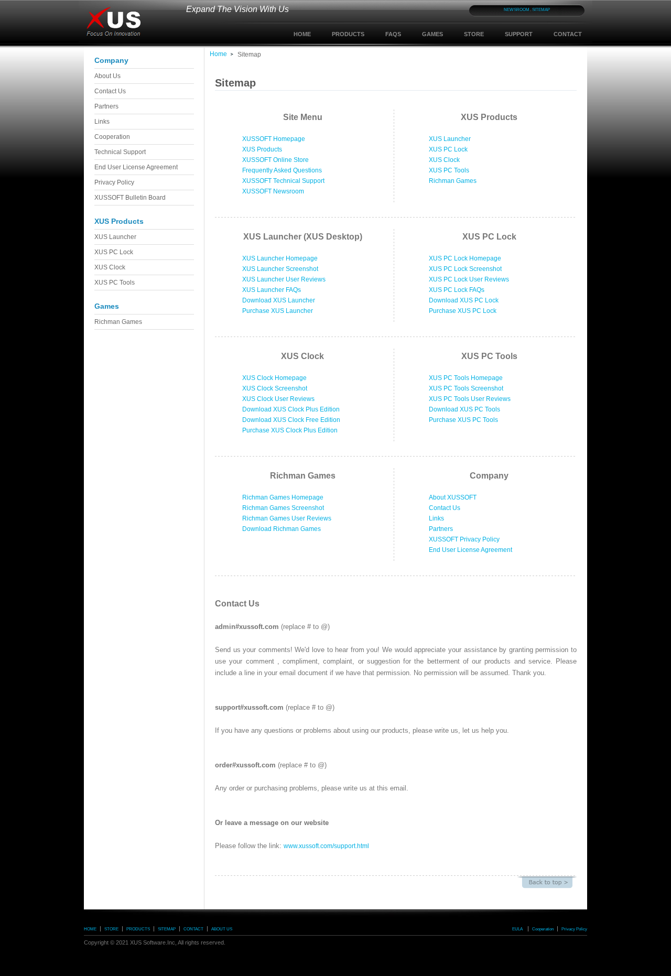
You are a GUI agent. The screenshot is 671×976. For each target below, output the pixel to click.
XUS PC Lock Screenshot (465, 269)
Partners (106, 106)
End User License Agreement (136, 167)
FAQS (393, 34)
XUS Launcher (115, 237)
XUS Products (262, 149)
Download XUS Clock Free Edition (291, 420)
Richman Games (118, 322)
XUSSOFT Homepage (273, 139)
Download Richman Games (281, 529)
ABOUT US (221, 929)
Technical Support (120, 152)
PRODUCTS (348, 34)
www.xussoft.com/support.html (326, 846)
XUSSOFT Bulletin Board (130, 197)
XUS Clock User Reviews (278, 399)
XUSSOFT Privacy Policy (464, 539)
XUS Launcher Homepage (280, 258)
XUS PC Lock (113, 252)
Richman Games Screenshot (283, 508)
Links (102, 121)
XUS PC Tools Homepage (466, 378)
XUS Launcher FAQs (271, 290)
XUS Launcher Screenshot (280, 269)
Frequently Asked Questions (282, 170)
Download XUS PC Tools (464, 409)
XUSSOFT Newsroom (273, 191)
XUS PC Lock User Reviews (469, 279)
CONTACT (568, 34)
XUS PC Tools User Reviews (470, 399)
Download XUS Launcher (278, 300)
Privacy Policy (114, 182)
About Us (107, 76)
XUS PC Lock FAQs (456, 290)
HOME (302, 34)
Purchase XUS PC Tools (463, 420)
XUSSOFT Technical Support (283, 181)
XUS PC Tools (114, 282)
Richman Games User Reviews (286, 518)
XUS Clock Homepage (274, 378)
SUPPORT (519, 34)
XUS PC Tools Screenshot (466, 388)
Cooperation (112, 136)
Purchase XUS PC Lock (462, 311)
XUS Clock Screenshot (274, 388)
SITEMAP (541, 9)
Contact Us (110, 91)
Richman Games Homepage (282, 497)
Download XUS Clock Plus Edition (291, 409)
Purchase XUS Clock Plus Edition (290, 430)
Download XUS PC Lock (464, 300)
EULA (517, 929)
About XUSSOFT (453, 497)
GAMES (432, 34)
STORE (474, 34)
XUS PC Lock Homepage (465, 258)
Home (218, 54)
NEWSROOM (516, 9)
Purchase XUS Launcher (277, 311)
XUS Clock (109, 267)
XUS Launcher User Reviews (284, 279)
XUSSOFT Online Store (275, 160)
